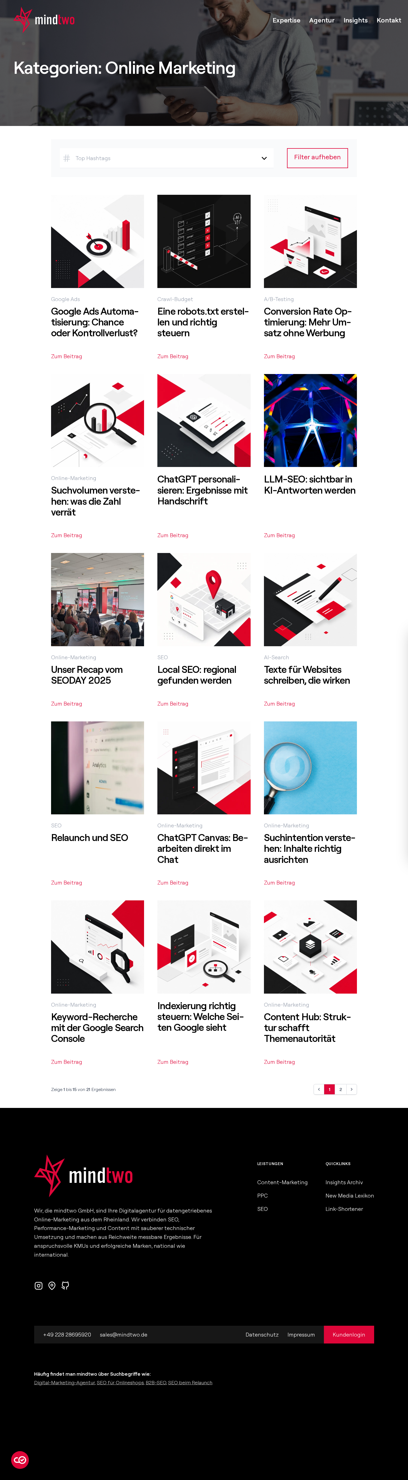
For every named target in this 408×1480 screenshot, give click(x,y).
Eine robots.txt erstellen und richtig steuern (203, 322)
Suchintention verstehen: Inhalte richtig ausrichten (310, 848)
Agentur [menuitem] (322, 20)
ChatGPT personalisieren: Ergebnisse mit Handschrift (202, 490)
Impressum (301, 1334)
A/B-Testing (279, 299)
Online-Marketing (73, 477)
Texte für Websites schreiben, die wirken (307, 674)
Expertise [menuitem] (286, 20)
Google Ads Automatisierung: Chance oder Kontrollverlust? (95, 322)
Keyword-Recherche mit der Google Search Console (97, 1028)
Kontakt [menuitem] (389, 20)
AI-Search (276, 657)
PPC (262, 1195)
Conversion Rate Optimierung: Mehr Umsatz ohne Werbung (308, 322)
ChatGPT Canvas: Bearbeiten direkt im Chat (202, 848)
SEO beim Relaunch (190, 1382)
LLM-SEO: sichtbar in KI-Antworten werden (310, 484)
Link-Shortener (344, 1208)
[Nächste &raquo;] (351, 1089)
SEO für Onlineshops (120, 1382)
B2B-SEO (156, 1382)
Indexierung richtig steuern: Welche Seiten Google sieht (200, 1016)
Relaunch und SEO (89, 837)
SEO (162, 657)
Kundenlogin (349, 1334)
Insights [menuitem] (356, 20)
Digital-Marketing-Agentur (64, 1382)
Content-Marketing (282, 1182)
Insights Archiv (344, 1182)
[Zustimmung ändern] (20, 1460)
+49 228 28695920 (67, 1334)
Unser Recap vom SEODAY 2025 (87, 674)
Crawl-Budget (175, 299)
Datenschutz (262, 1334)
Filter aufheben (317, 157)
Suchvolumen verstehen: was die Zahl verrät (95, 501)
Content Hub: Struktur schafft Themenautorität (307, 1028)
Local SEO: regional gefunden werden (196, 674)
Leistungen (270, 1163)
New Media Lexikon (350, 1195)
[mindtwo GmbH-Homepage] (37, 20)
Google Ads (65, 299)
